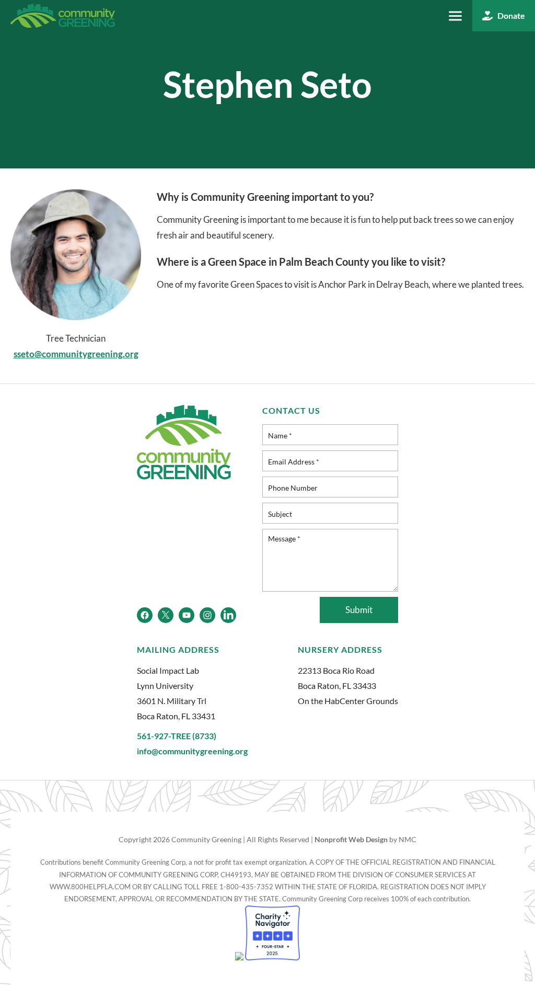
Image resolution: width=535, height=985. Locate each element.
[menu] (455, 16)
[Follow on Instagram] (207, 615)
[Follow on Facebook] (145, 615)
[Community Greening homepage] (62, 16)
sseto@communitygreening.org (76, 353)
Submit (359, 609)
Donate (511, 15)
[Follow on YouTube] (186, 615)
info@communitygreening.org (192, 751)
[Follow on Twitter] (165, 615)
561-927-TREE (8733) (176, 736)
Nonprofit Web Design (351, 839)
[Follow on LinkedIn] (228, 615)
